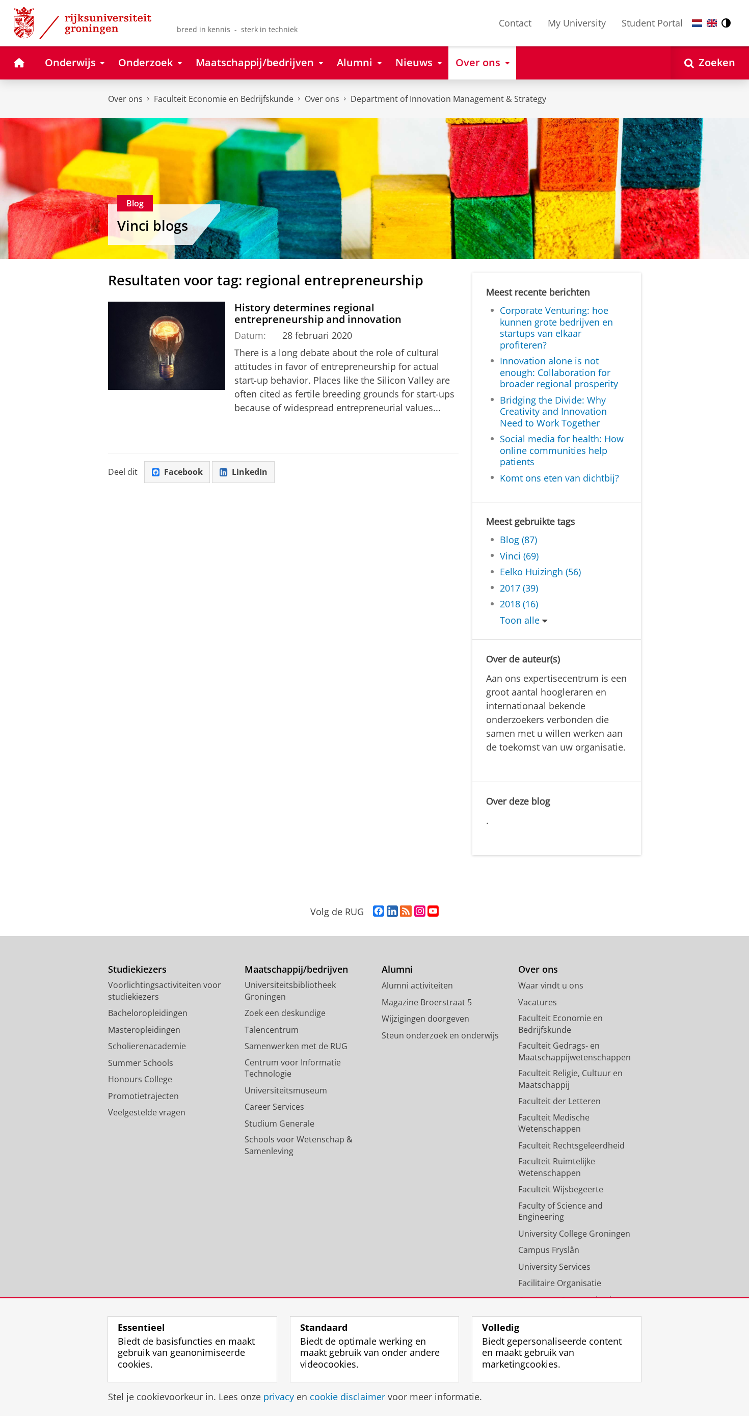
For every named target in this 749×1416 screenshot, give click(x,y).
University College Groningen (574, 1233)
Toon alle (520, 620)
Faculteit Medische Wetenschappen (554, 1123)
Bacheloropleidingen (148, 1013)
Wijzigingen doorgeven (425, 1018)
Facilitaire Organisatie (559, 1283)
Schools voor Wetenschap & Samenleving (299, 1145)
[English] (712, 23)
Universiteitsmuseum (286, 1090)
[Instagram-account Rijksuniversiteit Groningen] (419, 911)
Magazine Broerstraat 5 (427, 1002)
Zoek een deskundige (285, 1013)
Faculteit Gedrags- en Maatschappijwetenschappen (574, 1051)
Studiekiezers (137, 969)
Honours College (140, 1079)
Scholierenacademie (147, 1046)
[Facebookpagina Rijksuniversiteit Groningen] (378, 911)
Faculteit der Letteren (559, 1101)
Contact (515, 23)
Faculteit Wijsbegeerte (560, 1189)
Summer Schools (140, 1062)
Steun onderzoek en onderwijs (440, 1035)
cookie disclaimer (347, 1397)
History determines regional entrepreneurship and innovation (318, 313)
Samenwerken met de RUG (296, 1046)
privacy (278, 1397)
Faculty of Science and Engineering (560, 1211)
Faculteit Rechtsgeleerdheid (571, 1145)
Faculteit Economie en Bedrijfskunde (223, 98)
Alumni (397, 969)
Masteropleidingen (144, 1029)
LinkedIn (250, 471)
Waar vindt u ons (550, 985)
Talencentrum (272, 1029)
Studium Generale (279, 1123)
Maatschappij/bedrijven (296, 969)
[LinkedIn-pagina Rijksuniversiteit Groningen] (392, 911)
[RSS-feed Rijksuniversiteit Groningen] (406, 911)
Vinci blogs (152, 225)
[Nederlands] (697, 23)
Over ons (125, 98)
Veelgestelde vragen (146, 1112)
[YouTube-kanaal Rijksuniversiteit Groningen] (433, 911)
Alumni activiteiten (417, 985)
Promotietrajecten (143, 1096)
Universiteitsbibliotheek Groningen (290, 990)
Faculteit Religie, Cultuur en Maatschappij (570, 1078)
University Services (554, 1266)
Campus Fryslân (548, 1249)
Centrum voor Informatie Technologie (293, 1068)
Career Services (274, 1106)
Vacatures (537, 1002)
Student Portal (652, 23)
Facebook (183, 471)
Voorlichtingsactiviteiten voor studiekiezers (164, 990)
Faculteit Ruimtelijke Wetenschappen (556, 1167)
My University (577, 23)
